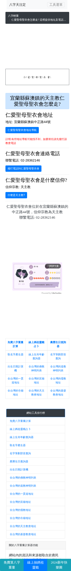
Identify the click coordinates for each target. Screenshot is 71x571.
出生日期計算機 (19, 469)
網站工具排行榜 (35, 412)
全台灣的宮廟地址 (20, 501)
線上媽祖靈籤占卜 (20, 429)
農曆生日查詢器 (19, 461)
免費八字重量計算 (20, 421)
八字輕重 (13, 15)
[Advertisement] (37, 47)
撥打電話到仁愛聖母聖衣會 (23, 168)
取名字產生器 (15, 354)
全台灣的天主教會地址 (23, 526)
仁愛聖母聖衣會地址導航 (22, 130)
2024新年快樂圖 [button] (59, 565)
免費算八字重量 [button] (12, 565)
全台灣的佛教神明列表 (23, 477)
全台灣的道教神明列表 (23, 485)
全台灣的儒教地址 (20, 510)
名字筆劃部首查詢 (20, 453)
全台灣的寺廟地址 (20, 518)
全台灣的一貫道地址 (22, 493)
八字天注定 (17, 4)
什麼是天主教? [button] (16, 195)
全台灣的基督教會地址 (23, 534)
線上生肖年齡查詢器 (22, 437)
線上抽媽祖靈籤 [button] (35, 565)
